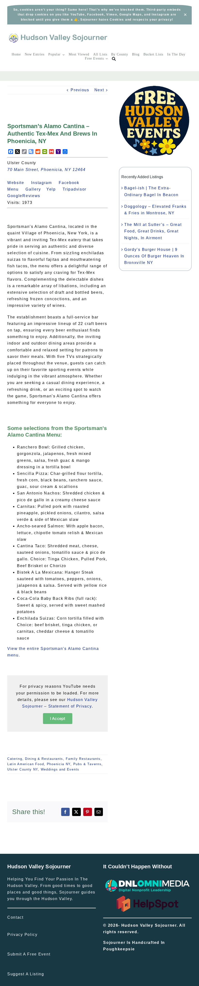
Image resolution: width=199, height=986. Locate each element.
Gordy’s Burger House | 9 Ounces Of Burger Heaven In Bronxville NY (154, 256)
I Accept (57, 718)
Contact (15, 917)
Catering (14, 759)
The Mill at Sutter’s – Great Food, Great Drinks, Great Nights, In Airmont (153, 231)
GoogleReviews (26, 196)
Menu (15, 189)
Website (18, 183)
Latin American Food (25, 764)
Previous (80, 90)
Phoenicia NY (58, 764)
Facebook (72, 183)
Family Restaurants (83, 759)
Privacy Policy (22, 934)
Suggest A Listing (25, 974)
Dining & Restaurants (44, 759)
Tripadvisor (77, 189)
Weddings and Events (60, 769)
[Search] (114, 59)
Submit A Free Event (28, 954)
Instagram (44, 183)
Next (99, 90)
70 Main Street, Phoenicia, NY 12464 (46, 170)
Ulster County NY (22, 769)
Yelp (53, 189)
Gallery (35, 189)
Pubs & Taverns (87, 764)
